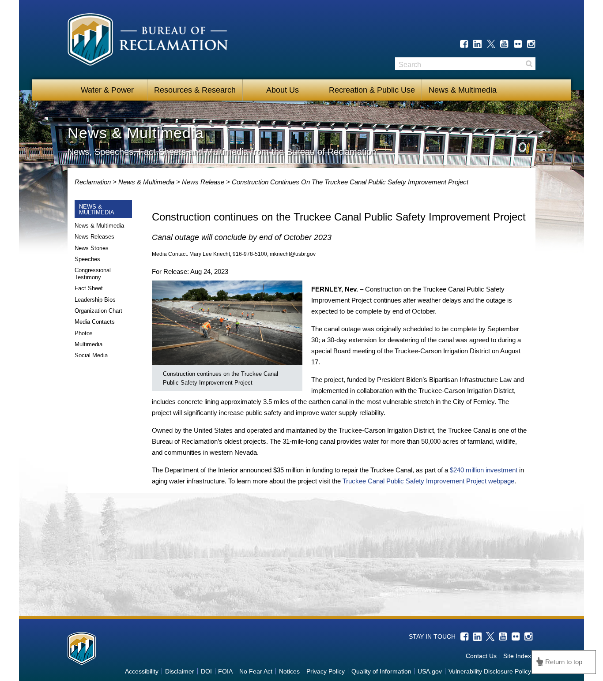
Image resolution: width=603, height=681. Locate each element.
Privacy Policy (325, 671)
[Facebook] (464, 44)
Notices (289, 671)
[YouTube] (504, 44)
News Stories (92, 248)
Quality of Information (381, 671)
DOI (206, 671)
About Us (282, 90)
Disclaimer (179, 671)
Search (528, 63)
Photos (84, 333)
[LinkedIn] (477, 44)
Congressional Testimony (93, 274)
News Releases (94, 236)
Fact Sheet (89, 288)
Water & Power (107, 90)
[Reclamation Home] (148, 41)
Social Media (91, 355)
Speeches (87, 259)
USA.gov (430, 671)
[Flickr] (518, 44)
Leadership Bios (95, 299)
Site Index (517, 655)
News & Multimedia (463, 90)
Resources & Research (195, 90)
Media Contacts (95, 321)
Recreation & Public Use (372, 90)
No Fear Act (255, 671)
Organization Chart (98, 310)
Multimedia (88, 344)
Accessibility (141, 671)
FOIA (225, 671)
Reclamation (94, 182)
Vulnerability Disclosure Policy (489, 671)
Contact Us (481, 655)
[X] (491, 44)
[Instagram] (531, 44)
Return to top (563, 662)
